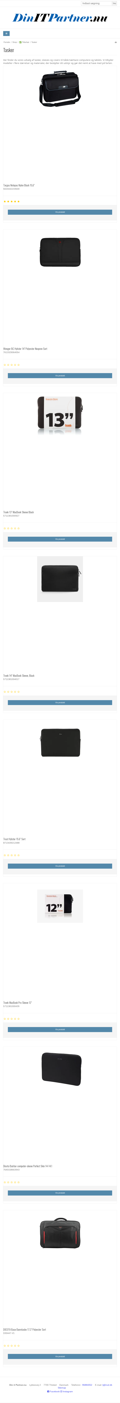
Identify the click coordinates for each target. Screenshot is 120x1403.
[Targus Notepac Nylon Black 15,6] (60, 122)
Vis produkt (60, 212)
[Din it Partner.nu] (60, 17)
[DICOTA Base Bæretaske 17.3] (60, 1266)
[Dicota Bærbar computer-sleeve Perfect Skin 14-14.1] (60, 1103)
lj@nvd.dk (107, 1385)
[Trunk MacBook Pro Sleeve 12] (60, 940)
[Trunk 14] (60, 613)
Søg (114, 3)
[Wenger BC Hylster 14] (60, 286)
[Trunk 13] (60, 449)
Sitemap (62, 1387)
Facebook (54, 1391)
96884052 (87, 1385)
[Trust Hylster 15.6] (60, 776)
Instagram (67, 1391)
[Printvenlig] (116, 42)
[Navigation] (6, 33)
